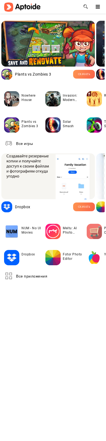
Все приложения (31, 276)
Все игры (24, 143)
